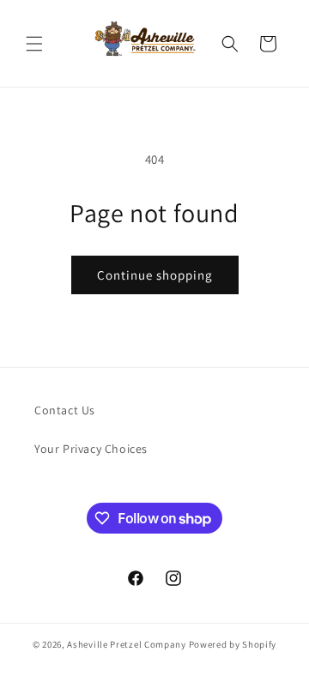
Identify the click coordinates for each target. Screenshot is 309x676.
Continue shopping (155, 275)
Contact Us (64, 410)
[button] (34, 44)
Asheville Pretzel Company (126, 644)
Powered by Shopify (233, 644)
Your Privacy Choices (91, 448)
